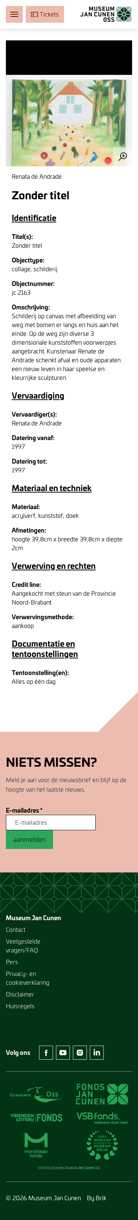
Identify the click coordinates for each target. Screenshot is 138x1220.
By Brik (96, 1198)
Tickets (49, 14)
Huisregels (20, 1006)
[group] (69, 103)
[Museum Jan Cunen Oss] (106, 14)
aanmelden (29, 839)
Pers (12, 962)
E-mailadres (24, 810)
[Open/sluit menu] (14, 14)
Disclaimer (20, 994)
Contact (15, 929)
